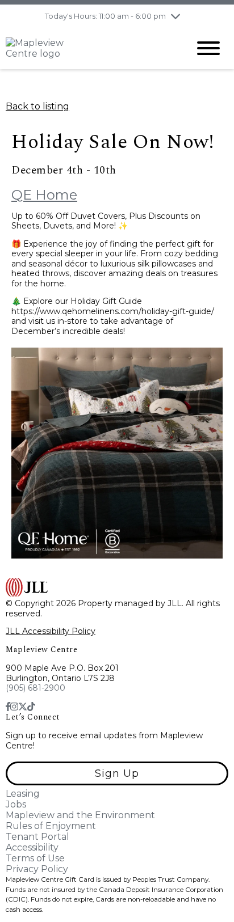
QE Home (44, 195)
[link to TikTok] (31, 706)
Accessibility (32, 847)
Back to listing (37, 106)
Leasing (23, 793)
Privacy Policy (37, 869)
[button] (117, 773)
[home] (89, 48)
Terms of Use (35, 858)
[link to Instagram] (14, 706)
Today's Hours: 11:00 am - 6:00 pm (105, 15)
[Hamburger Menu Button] (208, 48)
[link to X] (22, 706)
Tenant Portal (37, 836)
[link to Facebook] (8, 706)
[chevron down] (175, 16)
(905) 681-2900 (35, 688)
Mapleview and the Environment (80, 815)
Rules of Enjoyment (51, 826)
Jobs (16, 804)
